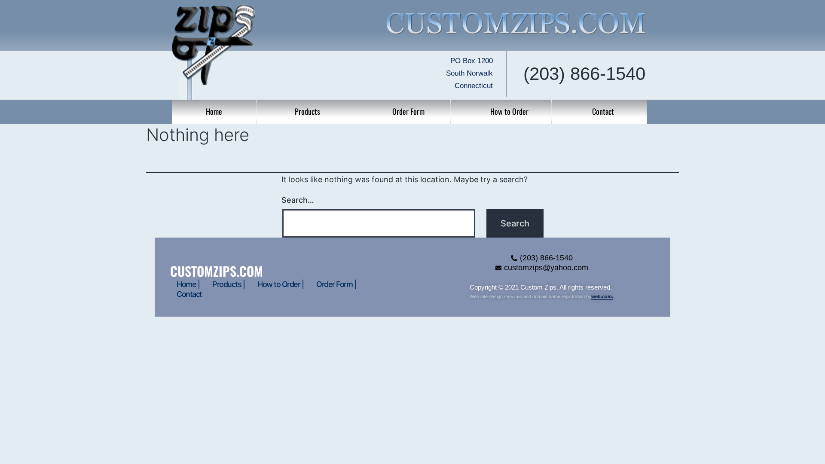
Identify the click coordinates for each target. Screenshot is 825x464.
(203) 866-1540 (584, 74)
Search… (297, 200)
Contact (189, 294)
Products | (228, 284)
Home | (188, 284)
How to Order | (280, 284)
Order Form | (336, 284)
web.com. (602, 296)
